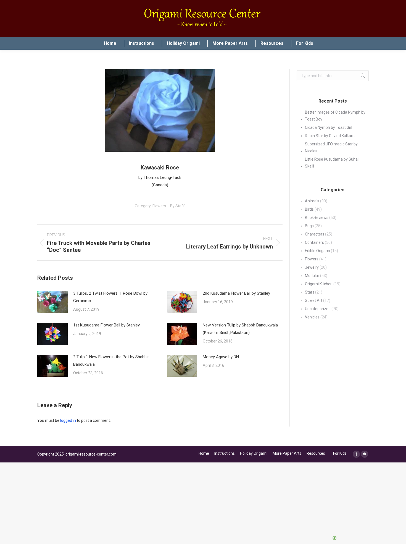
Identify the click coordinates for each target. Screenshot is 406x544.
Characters (314, 234)
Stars (309, 292)
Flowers (159, 206)
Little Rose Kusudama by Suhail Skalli (332, 162)
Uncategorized (318, 309)
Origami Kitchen (319, 284)
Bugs (309, 226)
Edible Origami (317, 251)
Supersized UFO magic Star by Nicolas (331, 147)
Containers (314, 242)
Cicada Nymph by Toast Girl (328, 127)
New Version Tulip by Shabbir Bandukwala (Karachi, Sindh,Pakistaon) (240, 329)
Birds (309, 209)
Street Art (313, 300)
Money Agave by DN (221, 356)
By (177, 206)
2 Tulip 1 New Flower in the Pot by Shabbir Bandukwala (111, 360)
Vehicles (312, 317)
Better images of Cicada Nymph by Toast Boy (335, 115)
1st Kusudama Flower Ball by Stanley (106, 325)
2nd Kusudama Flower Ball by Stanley (236, 293)
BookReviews (316, 217)
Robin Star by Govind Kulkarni (330, 136)
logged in (68, 420)
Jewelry (312, 267)
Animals (312, 201)
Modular (312, 275)
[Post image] (52, 302)
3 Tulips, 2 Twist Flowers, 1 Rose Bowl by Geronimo (110, 297)
